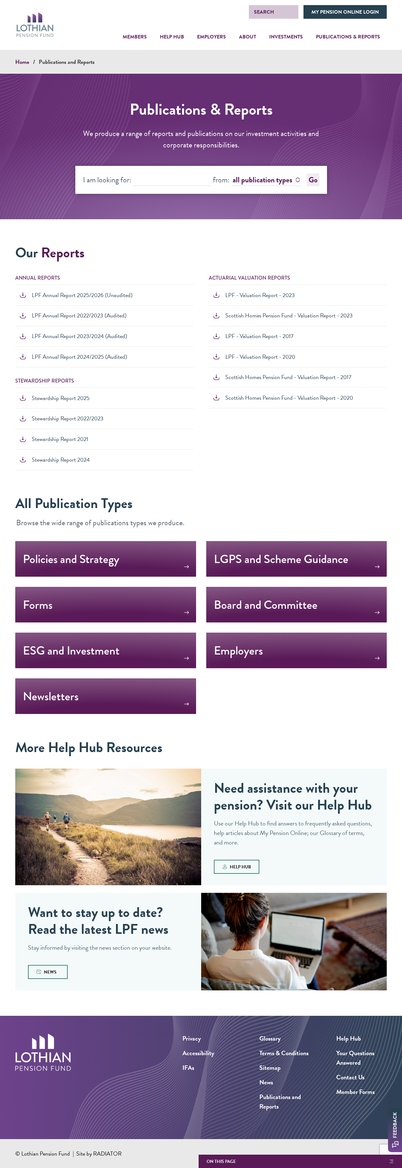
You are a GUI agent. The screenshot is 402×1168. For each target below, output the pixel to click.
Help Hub (348, 1038)
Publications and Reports (67, 62)
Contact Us (350, 1077)
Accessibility (198, 1053)
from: (221, 180)
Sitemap (270, 1067)
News (266, 1082)
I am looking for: (107, 180)
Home (22, 62)
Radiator (107, 1153)
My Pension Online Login (345, 12)
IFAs (188, 1067)
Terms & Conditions (284, 1053)
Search (264, 12)
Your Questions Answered (355, 1057)
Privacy (191, 1038)
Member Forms (355, 1092)
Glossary (270, 1038)
